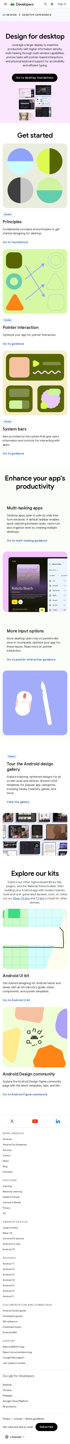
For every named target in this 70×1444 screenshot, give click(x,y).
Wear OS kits (21, 898)
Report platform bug (13, 1346)
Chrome (7, 1390)
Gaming (7, 1186)
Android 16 (9, 1269)
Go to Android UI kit (16, 1000)
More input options (25, 631)
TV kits (40, 898)
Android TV (9, 1249)
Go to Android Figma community (25, 1094)
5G (4, 1213)
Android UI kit (16, 975)
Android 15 (8, 1274)
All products (9, 1406)
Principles (12, 221)
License (18, 1418)
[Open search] (45, 4)
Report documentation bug (17, 1352)
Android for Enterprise (15, 1144)
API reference (10, 1321)
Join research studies (14, 1363)
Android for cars (11, 1243)
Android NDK (10, 1332)
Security (7, 1150)
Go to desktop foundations (35, 77)
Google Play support (13, 1357)
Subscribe (46, 1427)
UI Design (10, 14)
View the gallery (18, 802)
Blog (5, 1166)
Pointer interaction (20, 327)
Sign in (62, 4)
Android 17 (8, 1263)
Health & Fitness (11, 1196)
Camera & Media (12, 1202)
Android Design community (29, 1074)
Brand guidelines (35, 1418)
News (6, 1160)
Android (7, 1139)
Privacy (6, 1207)
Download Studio (12, 1326)
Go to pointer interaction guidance (31, 659)
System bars (14, 429)
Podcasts (7, 1171)
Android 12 (8, 1290)
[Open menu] (5, 4)
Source (6, 1155)
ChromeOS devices (13, 1238)
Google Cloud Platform (15, 1401)
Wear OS (7, 1233)
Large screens (10, 1227)
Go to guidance (13, 344)
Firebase (7, 1395)
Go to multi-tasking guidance (27, 540)
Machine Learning (12, 1191)
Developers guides (13, 1316)
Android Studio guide (14, 1310)
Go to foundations (15, 242)
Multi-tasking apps (25, 508)
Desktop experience (37, 14)
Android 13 (8, 1285)
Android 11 (8, 1296)
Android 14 (9, 1280)
